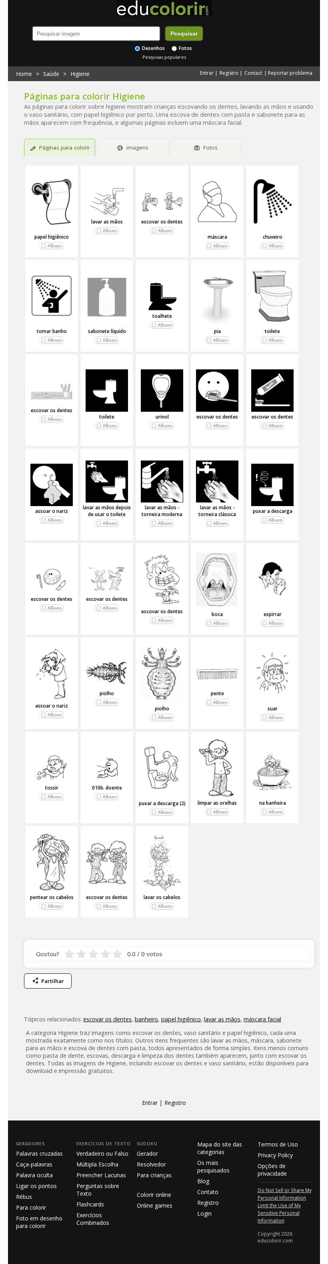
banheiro (146, 1019)
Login (204, 1213)
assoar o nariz (51, 511)
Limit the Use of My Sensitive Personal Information (279, 1213)
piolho (107, 693)
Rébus (24, 1196)
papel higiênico (51, 236)
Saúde (51, 74)
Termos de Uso (278, 1144)
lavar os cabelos (162, 897)
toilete (272, 331)
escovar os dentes (162, 221)
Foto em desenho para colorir (39, 1222)
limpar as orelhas (217, 802)
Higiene (80, 74)
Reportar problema (290, 73)
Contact (253, 73)
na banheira (272, 802)
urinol (162, 416)
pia (217, 331)
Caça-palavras (34, 1164)
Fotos (185, 48)
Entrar (207, 73)
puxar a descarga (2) (162, 803)
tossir (51, 787)
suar (273, 708)
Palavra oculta (34, 1175)
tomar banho (52, 331)
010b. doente (107, 787)
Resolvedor (151, 1164)
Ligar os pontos (36, 1186)
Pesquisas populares (164, 57)
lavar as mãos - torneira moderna (162, 511)
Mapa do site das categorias (219, 1148)
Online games (154, 1205)
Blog (203, 1181)
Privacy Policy (275, 1155)
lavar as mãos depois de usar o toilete (107, 511)
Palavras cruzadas (39, 1153)
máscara (217, 236)
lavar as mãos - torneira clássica (217, 511)
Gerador (147, 1153)
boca (217, 614)
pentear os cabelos (52, 897)
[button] (52, 245)
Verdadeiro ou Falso (102, 1153)
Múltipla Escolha (97, 1164)
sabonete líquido (107, 331)
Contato (207, 1192)
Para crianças (154, 1175)
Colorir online (154, 1194)
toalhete (162, 316)
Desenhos (153, 48)
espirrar (273, 614)
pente (217, 693)
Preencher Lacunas (101, 1175)
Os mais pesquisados (213, 1166)
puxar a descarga (272, 511)
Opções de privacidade (272, 1169)
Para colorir (31, 1207)
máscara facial (262, 1019)
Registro (229, 73)
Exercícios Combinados (92, 1218)
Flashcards (90, 1204)
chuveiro (272, 236)
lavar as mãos (107, 221)
